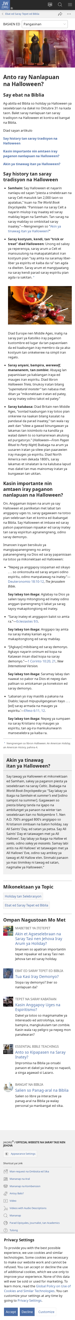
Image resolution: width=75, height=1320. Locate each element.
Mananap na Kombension (21, 1186)
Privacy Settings (30, 1300)
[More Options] (69, 14)
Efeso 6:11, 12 (34, 710)
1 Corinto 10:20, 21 (42, 661)
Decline (27, 1312)
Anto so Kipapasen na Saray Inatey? (40, 1054)
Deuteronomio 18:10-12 (26, 581)
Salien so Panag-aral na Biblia (42, 1090)
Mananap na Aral (16, 1179)
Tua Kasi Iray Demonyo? (37, 976)
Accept (11, 1312)
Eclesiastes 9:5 (27, 621)
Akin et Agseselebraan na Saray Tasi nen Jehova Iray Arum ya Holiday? (38, 938)
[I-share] (60, 14)
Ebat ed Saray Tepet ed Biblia (22, 14)
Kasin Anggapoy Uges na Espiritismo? (37, 1007)
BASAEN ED (11, 24)
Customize (46, 1312)
